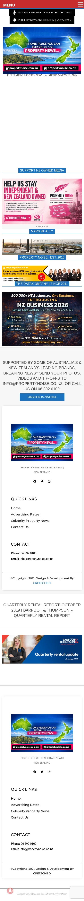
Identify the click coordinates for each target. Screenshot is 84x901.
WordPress (62, 893)
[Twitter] (42, 481)
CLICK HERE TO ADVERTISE (42, 397)
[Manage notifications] (10, 891)
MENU (9, 5)
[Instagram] (49, 481)
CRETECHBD (42, 583)
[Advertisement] (42, 122)
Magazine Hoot (38, 893)
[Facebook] (35, 481)
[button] (80, 4)
